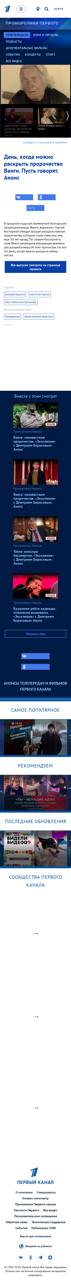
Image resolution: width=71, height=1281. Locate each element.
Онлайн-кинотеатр (35, 1198)
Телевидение (12, 316)
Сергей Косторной (39, 294)
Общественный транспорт (38, 316)
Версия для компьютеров (35, 1236)
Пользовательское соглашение (35, 1216)
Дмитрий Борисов (15, 294)
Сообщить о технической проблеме (45, 142)
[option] (19, 120)
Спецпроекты (46, 1192)
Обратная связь (17, 1222)
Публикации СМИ (43, 1228)
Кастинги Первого (26, 1210)
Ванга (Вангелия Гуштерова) (20, 302)
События (21, 1228)
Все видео (50, 1210)
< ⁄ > (31, 208)
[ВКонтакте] (24, 197)
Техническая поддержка (48, 1222)
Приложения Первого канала (35, 1204)
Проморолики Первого (32, 23)
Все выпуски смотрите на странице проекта (35, 267)
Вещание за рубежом (38, 1246)
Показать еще (35, 634)
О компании (24, 1192)
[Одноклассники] (47, 197)
